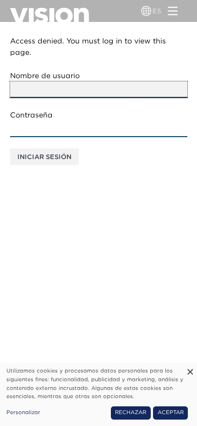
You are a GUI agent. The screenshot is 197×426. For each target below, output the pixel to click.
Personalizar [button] (23, 412)
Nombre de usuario (45, 75)
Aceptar (171, 412)
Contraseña (31, 115)
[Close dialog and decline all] (190, 368)
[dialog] (98, 394)
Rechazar (130, 412)
